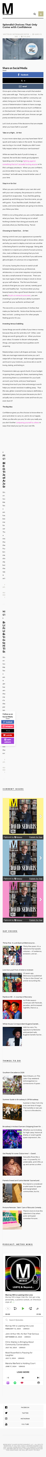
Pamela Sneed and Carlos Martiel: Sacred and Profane (21, 1181)
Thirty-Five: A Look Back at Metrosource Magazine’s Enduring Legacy (18, 943)
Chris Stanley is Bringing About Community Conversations (19, 1343)
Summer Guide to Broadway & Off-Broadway (20, 1100)
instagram (9, 726)
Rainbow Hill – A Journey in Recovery (17, 997)
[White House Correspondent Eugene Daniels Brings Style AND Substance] (12, 1036)
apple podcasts (7, 740)
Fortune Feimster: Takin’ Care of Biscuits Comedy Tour (22, 1208)
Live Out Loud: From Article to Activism (18, 970)
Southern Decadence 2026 (13, 1073)
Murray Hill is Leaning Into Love (19, 1326)
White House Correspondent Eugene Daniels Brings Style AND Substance (20, 1024)
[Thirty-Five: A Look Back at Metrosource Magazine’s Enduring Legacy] (12, 955)
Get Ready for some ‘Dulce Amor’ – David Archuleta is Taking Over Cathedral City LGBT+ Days (21, 1154)
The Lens (26, 36)
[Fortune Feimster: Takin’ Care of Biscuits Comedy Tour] (12, 1220)
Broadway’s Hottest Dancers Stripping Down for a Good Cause (22, 1127)
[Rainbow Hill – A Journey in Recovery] (12, 1009)
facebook (24, 75)
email (24, 86)
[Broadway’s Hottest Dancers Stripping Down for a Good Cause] (12, 1139)
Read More (5, 594)
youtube (9, 735)
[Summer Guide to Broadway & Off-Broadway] (12, 1112)
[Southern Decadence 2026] (12, 1085)
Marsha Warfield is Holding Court (20, 1363)
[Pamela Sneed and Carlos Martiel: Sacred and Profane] (12, 1193)
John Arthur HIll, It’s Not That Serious (22, 1334)
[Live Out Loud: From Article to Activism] (12, 982)
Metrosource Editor (21, 34)
